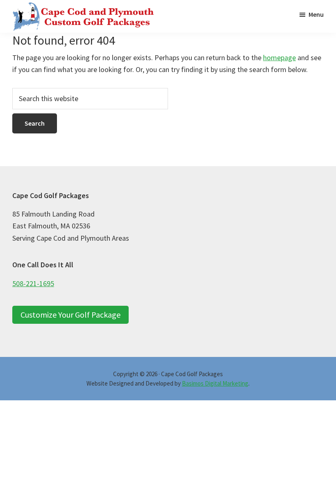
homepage (279, 57)
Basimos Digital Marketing (215, 383)
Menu (316, 14)
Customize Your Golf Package (70, 314)
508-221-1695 (33, 283)
